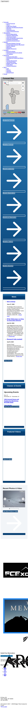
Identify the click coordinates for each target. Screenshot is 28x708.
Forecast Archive (10, 30)
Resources (6, 55)
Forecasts (5, 22)
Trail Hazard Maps (11, 62)
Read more (12, 336)
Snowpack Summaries (12, 39)
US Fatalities (9, 54)
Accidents (5, 50)
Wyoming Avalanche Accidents (14, 52)
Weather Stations (10, 46)
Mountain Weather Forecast (13, 43)
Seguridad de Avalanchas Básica (14, 58)
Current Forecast (10, 23)
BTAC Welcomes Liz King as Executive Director (15, 319)
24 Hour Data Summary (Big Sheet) (15, 44)
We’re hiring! (11, 301)
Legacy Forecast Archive (12, 31)
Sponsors (8, 71)
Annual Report (10, 72)
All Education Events (11, 60)
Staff (7, 68)
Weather (5, 42)
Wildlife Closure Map (11, 63)
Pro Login (4, 706)
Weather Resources (11, 48)
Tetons (8, 24)
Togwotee (8, 28)
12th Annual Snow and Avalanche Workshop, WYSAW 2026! (11, 401)
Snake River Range (11, 26)
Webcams (8, 47)
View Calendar (8, 405)
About (4, 67)
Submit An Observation (12, 35)
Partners (8, 70)
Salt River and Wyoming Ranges (14, 27)
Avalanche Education (11, 56)
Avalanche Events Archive (13, 40)
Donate (5, 74)
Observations (6, 32)
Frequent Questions (11, 66)
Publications (9, 64)
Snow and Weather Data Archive (14, 38)
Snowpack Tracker (11, 36)
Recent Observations (11, 34)
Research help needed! (14, 339)
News (7, 59)
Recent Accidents (10, 51)
